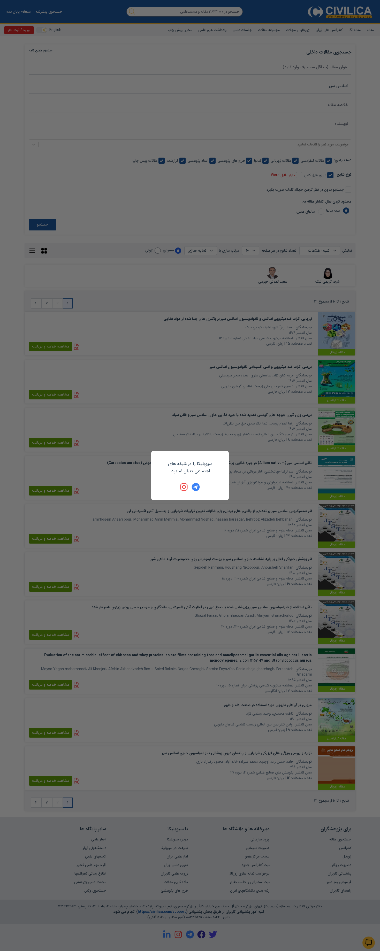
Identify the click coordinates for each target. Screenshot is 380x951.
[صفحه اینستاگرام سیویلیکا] (184, 487)
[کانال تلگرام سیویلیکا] (196, 487)
